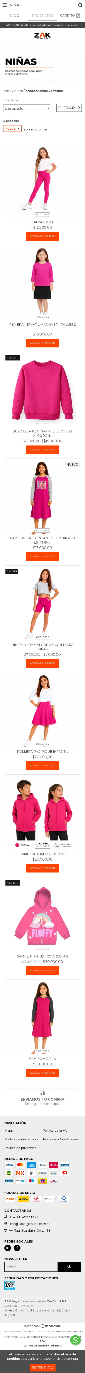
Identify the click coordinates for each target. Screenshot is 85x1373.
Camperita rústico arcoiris (42, 956)
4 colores (42, 530)
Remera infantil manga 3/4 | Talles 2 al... (42, 327)
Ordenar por (11, 100)
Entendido (42, 1368)
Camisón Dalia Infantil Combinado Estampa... (42, 540)
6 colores (42, 637)
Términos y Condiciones (60, 1139)
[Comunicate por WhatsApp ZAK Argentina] (75, 1340)
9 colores (42, 214)
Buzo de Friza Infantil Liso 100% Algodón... (43, 433)
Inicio (7, 91)
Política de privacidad (20, 1148)
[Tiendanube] (43, 1327)
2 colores (42, 948)
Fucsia (10, 128)
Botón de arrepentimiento (42, 1345)
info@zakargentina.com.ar (29, 1224)
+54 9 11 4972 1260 (24, 1217)
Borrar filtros (35, 129)
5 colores (42, 846)
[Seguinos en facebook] (17, 1248)
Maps (8, 1131)
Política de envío (55, 1131)
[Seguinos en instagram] (7, 1248)
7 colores (42, 316)
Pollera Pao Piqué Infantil (42, 752)
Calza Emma (43, 222)
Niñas (18, 91)
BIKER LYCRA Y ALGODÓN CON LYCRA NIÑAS (42, 647)
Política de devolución (21, 1139)
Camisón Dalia (42, 1059)
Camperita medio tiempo (42, 854)
